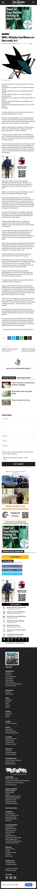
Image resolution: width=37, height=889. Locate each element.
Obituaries (8, 750)
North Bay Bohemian (11, 819)
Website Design (9, 792)
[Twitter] (13, 338)
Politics (7, 707)
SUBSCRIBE (8, 667)
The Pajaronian (9, 841)
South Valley (8, 856)
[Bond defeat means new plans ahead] (6, 393)
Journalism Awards (10, 864)
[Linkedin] (17, 338)
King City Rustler (10, 832)
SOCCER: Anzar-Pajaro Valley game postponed (28, 350)
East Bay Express (10, 813)
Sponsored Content (10, 799)
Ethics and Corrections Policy (13, 684)
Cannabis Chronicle (10, 852)
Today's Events (9, 740)
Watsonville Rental (10, 764)
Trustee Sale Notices (11, 784)
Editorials (8, 715)
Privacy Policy (9, 680)
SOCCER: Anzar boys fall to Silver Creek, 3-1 (10, 350)
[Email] (26, 338)
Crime (7, 703)
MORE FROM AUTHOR (24, 378)
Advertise (8, 692)
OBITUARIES (9, 749)
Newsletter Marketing (11, 803)
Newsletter (8, 673)
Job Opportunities (10, 862)
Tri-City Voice (9, 843)
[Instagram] (10, 877)
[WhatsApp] (21, 338)
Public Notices (9, 694)
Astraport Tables (10, 762)
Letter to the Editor (10, 676)
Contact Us (8, 675)
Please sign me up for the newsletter (13, 457)
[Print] (30, 338)
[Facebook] (9, 338)
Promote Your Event (11, 744)
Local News (8, 700)
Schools (7, 705)
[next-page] (6, 409)
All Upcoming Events (11, 739)
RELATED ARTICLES (9, 378)
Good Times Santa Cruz (11, 815)
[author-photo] (18, 362)
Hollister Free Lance (10, 830)
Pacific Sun (8, 820)
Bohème (7, 850)
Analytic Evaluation (10, 801)
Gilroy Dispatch (9, 826)
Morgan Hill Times (10, 835)
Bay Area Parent (9, 849)
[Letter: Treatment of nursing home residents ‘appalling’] (6, 385)
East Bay (7, 854)
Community (8, 713)
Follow (19, 570)
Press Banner (9, 837)
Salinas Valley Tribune (11, 839)
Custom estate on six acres (21, 400)
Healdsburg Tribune (10, 828)
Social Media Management (12, 798)
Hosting (7, 794)
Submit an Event (9, 742)
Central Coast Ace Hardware (13, 760)
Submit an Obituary (10, 754)
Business (7, 701)
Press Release (9, 678)
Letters (7, 716)
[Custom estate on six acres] (6, 402)
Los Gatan (8, 834)
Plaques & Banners (10, 685)
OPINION (8, 711)
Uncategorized (5, 34)
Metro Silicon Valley (10, 817)
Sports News (8, 729)
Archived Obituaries (10, 752)
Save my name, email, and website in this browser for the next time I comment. (18, 453)
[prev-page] (3, 409)
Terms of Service (9, 682)
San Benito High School (11, 733)
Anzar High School (10, 731)
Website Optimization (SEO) (13, 796)
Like (20, 566)
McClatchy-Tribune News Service (10, 43)
